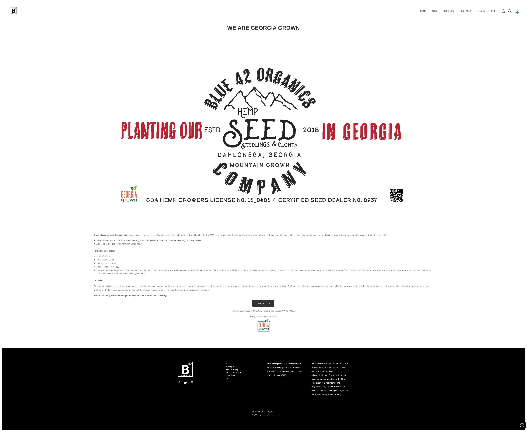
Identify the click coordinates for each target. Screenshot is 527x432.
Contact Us (231, 375)
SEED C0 (481, 11)
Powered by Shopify (253, 415)
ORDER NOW (263, 303)
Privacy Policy (232, 366)
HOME (423, 11)
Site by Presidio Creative (272, 415)
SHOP (434, 11)
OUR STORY (448, 11)
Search (229, 363)
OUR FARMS (465, 11)
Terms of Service (233, 372)
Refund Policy (232, 369)
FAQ (493, 11)
